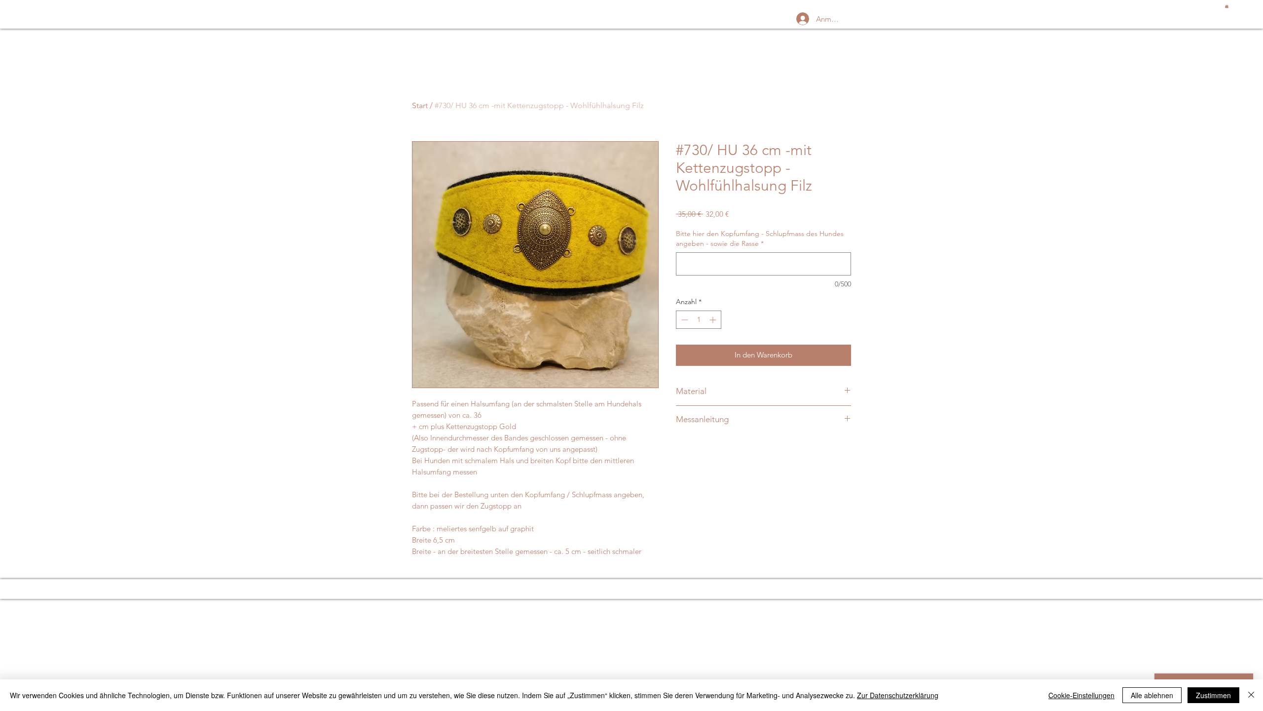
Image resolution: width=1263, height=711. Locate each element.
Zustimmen (1213, 695)
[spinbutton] (698, 319)
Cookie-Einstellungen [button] (1081, 695)
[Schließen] (1251, 695)
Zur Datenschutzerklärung (897, 695)
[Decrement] (683, 319)
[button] (1226, 6)
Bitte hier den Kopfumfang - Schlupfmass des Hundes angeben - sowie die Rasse (760, 238)
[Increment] (713, 319)
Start (420, 105)
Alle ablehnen (1152, 695)
